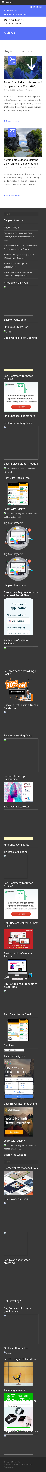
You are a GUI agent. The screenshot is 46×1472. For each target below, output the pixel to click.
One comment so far (13, 121)
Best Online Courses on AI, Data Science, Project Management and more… (19, 236)
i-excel (28, 1465)
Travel (21, 90)
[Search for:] (21, 214)
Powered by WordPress (12, 1465)
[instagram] (37, 7)
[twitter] (34, 7)
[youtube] (40, 7)
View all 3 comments (12, 195)
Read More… (9, 115)
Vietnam (30, 90)
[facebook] (31, 7)
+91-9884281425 (12, 11)
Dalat (31, 167)
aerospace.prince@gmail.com (16, 14)
